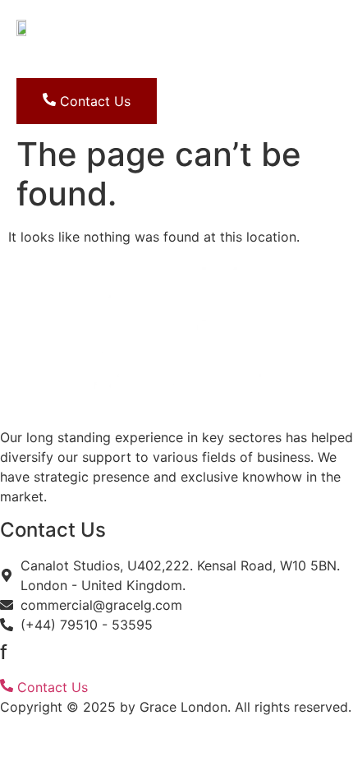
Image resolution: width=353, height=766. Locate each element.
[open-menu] (151, 64)
